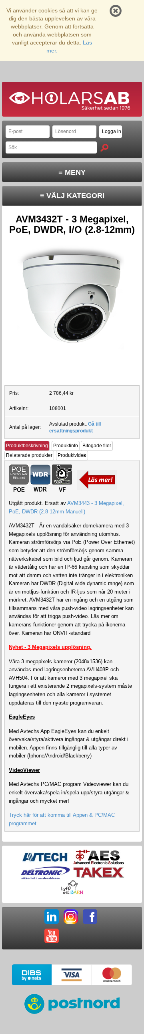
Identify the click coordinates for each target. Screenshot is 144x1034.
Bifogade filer (96, 445)
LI (51, 916)
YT (51, 935)
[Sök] (104, 147)
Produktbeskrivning (27, 445)
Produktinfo (65, 445)
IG (70, 916)
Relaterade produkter (29, 455)
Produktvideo (72, 455)
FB (90, 916)
